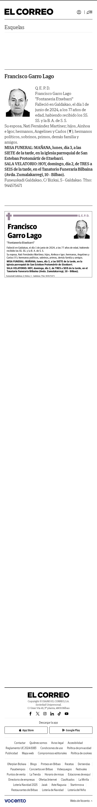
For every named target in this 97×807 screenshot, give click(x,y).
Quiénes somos (38, 743)
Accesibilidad (75, 743)
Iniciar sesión (79, 12)
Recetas (69, 764)
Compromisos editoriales (52, 753)
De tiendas (84, 764)
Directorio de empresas (21, 779)
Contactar (19, 743)
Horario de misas (54, 774)
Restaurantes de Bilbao (24, 790)
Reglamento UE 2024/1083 (21, 748)
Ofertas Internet (48, 779)
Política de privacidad (79, 748)
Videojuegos (64, 769)
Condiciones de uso (51, 748)
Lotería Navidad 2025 (25, 784)
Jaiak (44, 784)
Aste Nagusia (58, 784)
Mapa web (28, 753)
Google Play (73, 730)
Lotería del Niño (77, 790)
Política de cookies (81, 753)
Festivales (81, 769)
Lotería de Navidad (53, 790)
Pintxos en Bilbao (51, 764)
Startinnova (77, 784)
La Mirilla (84, 779)
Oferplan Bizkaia (16, 764)
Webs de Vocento (80, 800)
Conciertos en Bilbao (41, 769)
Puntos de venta (16, 774)
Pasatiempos (17, 769)
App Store (28, 730)
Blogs (33, 764)
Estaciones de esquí (79, 774)
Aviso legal (57, 743)
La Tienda (35, 774)
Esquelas (14, 27)
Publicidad (11, 753)
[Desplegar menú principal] (89, 12)
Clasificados (67, 779)
